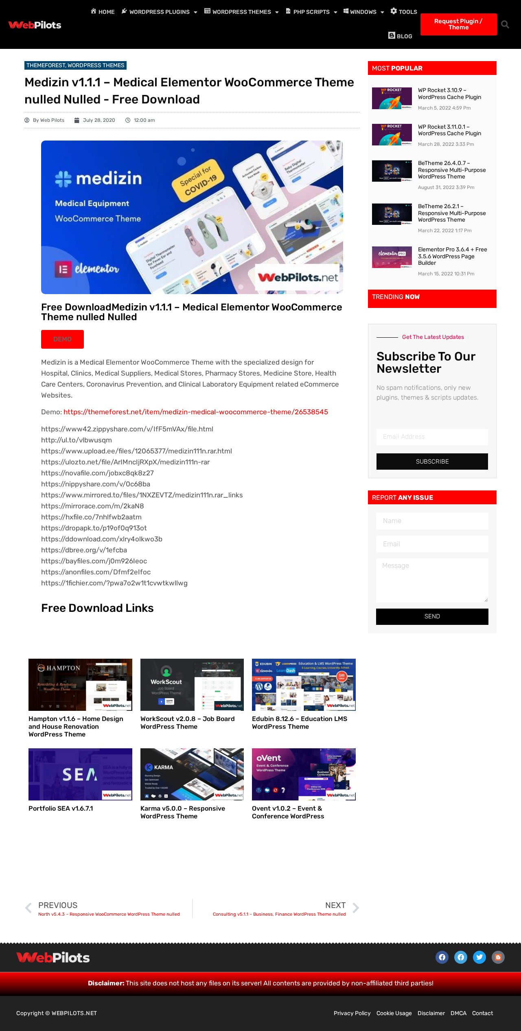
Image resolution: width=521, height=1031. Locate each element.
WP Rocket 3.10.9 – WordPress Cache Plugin (449, 94)
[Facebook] (442, 957)
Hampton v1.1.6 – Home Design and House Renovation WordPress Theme (75, 726)
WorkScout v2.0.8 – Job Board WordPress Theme (187, 722)
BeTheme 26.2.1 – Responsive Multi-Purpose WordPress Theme (452, 213)
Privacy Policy (352, 1013)
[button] (505, 24)
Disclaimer (431, 1013)
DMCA (458, 1013)
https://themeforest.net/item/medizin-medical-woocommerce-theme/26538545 (195, 412)
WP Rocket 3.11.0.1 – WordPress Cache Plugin (449, 130)
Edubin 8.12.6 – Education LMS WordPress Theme (299, 722)
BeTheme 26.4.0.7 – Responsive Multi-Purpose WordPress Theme (452, 170)
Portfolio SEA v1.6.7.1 (60, 808)
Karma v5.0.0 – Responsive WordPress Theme (182, 812)
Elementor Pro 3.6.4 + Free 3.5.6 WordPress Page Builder (452, 256)
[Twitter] (479, 957)
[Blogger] (498, 957)
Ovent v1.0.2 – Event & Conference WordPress (288, 812)
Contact (482, 1013)
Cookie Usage (394, 1013)
